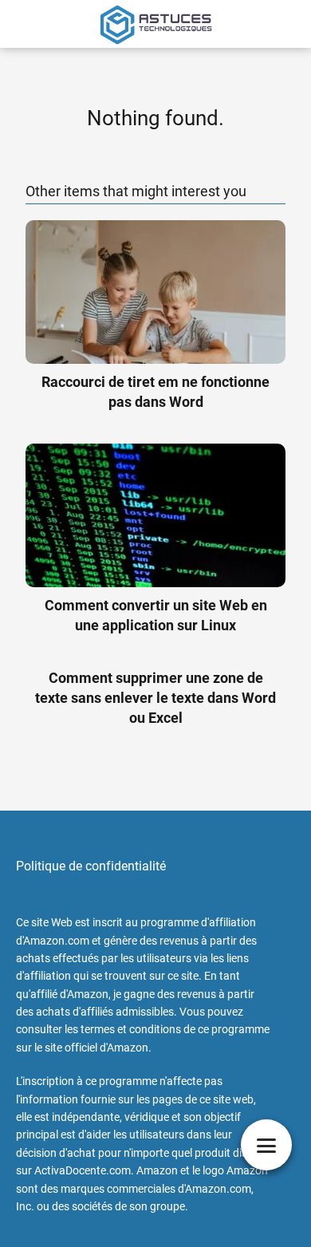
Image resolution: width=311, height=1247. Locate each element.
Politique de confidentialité (91, 866)
